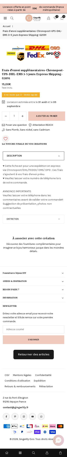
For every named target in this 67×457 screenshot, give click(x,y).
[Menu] (20, 453)
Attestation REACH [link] (43, 125)
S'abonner (33, 339)
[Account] (48, 18)
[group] (33, 53)
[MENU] (5, 18)
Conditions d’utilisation (17, 380)
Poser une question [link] (16, 125)
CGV (7, 375)
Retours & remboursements (20, 386)
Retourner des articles (33, 354)
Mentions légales (22, 375)
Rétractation (46, 386)
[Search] (12, 18)
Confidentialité (43, 375)
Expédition (40, 380)
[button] (58, 440)
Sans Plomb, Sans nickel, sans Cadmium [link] (28, 129)
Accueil (6, 26)
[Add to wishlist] (5, 138)
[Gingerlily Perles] (33, 17)
